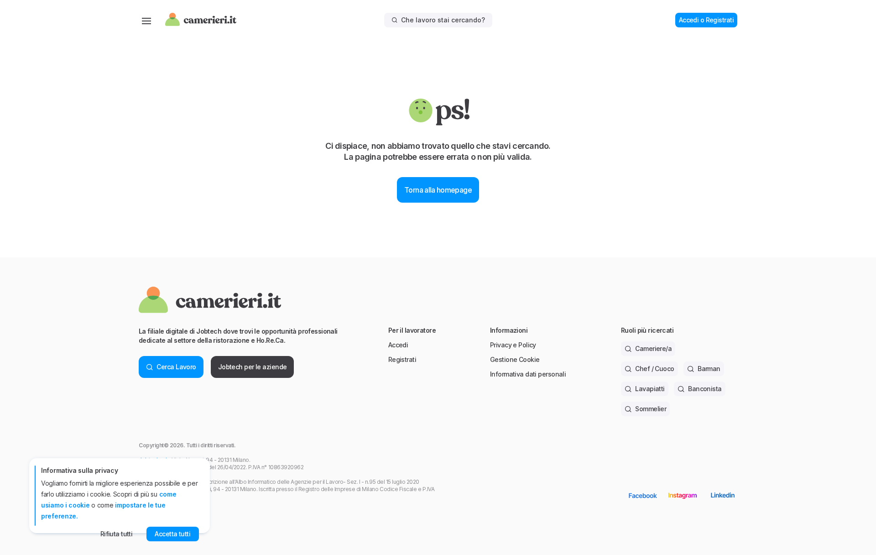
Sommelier (650, 409)
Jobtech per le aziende (252, 367)
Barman (709, 368)
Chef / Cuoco (654, 368)
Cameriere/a (653, 348)
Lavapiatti (649, 389)
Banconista (704, 389)
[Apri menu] (146, 20)
